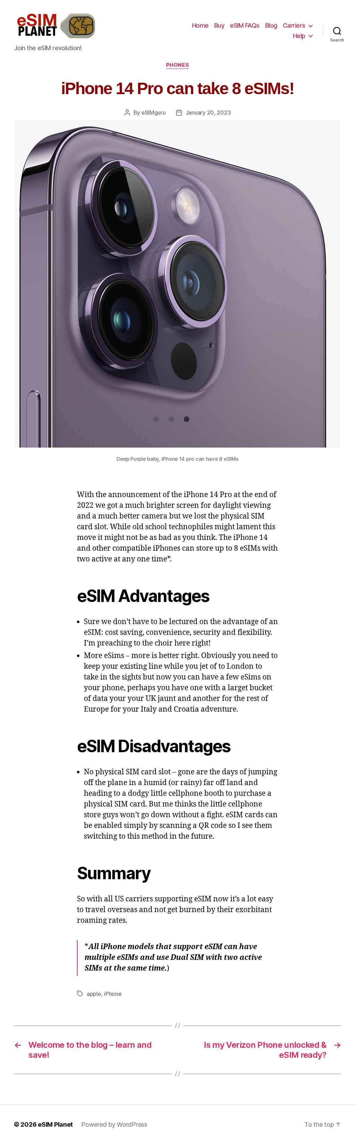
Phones (177, 65)
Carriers (294, 25)
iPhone (112, 993)
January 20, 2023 (208, 112)
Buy (219, 25)
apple (94, 993)
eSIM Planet (55, 1124)
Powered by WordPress (114, 1124)
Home (200, 25)
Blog (271, 25)
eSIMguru (153, 112)
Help (299, 35)
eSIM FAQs (245, 25)
